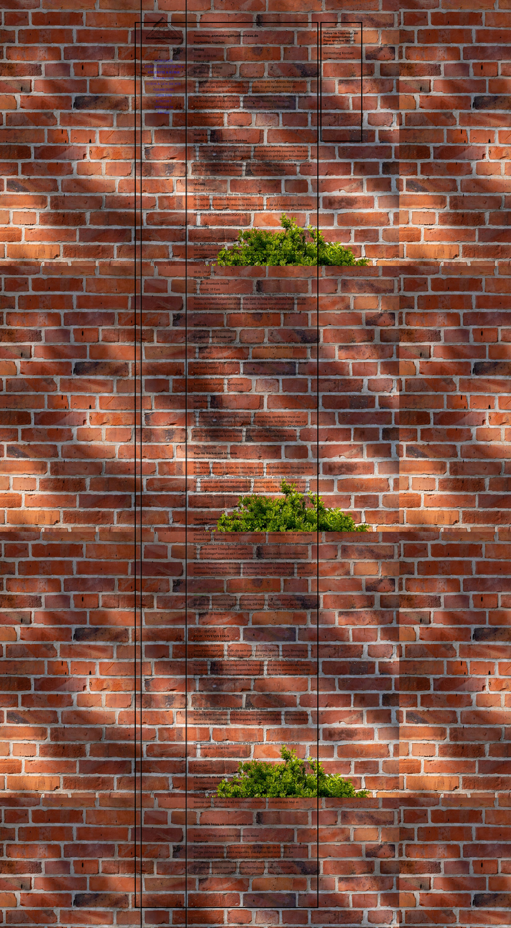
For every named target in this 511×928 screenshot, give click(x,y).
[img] (164, 28)
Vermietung (163, 89)
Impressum (163, 107)
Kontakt (164, 101)
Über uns (164, 95)
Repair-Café (163, 78)
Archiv (163, 112)
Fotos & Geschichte (163, 84)
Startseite (163, 60)
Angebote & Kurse (164, 72)
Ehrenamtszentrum (163, 66)
